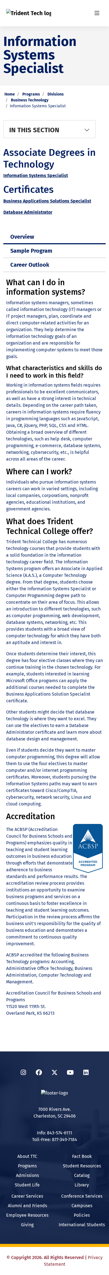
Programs (31, 94)
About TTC (27, 1156)
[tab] (54, 236)
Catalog (81, 1175)
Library (82, 1185)
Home (9, 94)
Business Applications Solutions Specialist (47, 201)
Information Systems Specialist (35, 175)
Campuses (82, 1205)
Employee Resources (27, 1215)
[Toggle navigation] (97, 13)
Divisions (56, 94)
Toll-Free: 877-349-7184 (54, 1139)
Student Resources (82, 1166)
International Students (82, 1224)
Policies (82, 1215)
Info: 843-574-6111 (54, 1132)
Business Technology (29, 100)
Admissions (27, 1175)
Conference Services (81, 1196)
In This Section (34, 130)
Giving (27, 1224)
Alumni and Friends (27, 1205)
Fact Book (82, 1156)
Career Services (27, 1196)
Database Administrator (27, 212)
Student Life (27, 1185)
